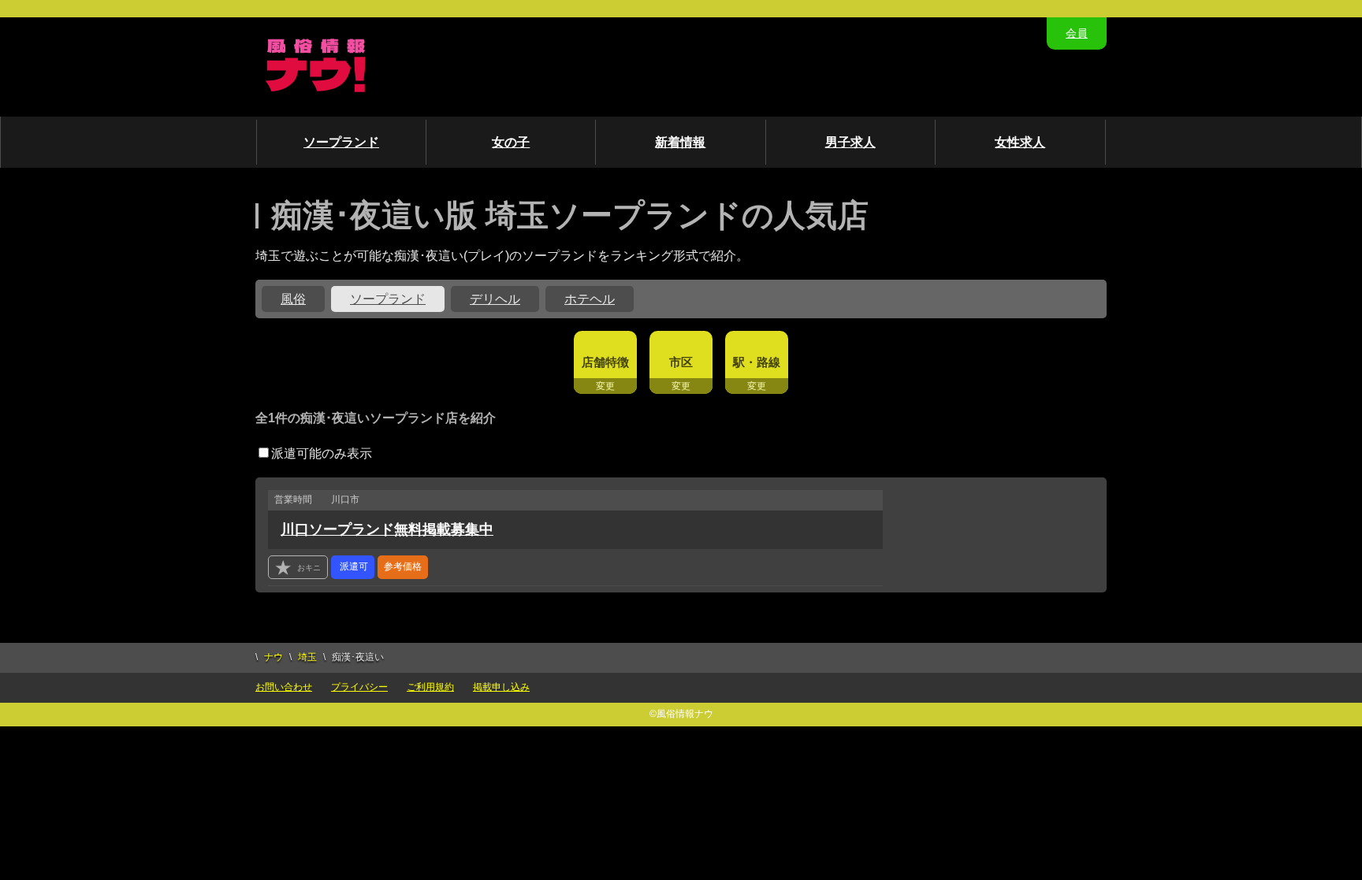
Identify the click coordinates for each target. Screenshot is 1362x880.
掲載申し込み (501, 686)
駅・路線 (756, 362)
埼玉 (307, 657)
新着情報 (680, 142)
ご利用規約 (430, 686)
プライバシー (359, 686)
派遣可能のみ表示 (321, 453)
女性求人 (1020, 142)
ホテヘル (589, 299)
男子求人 (850, 142)
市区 (681, 362)
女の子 (511, 142)
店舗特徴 (605, 362)
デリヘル (495, 299)
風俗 (293, 299)
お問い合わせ (283, 686)
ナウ (273, 657)
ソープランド (341, 142)
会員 (1077, 33)
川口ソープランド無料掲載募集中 (387, 529)
